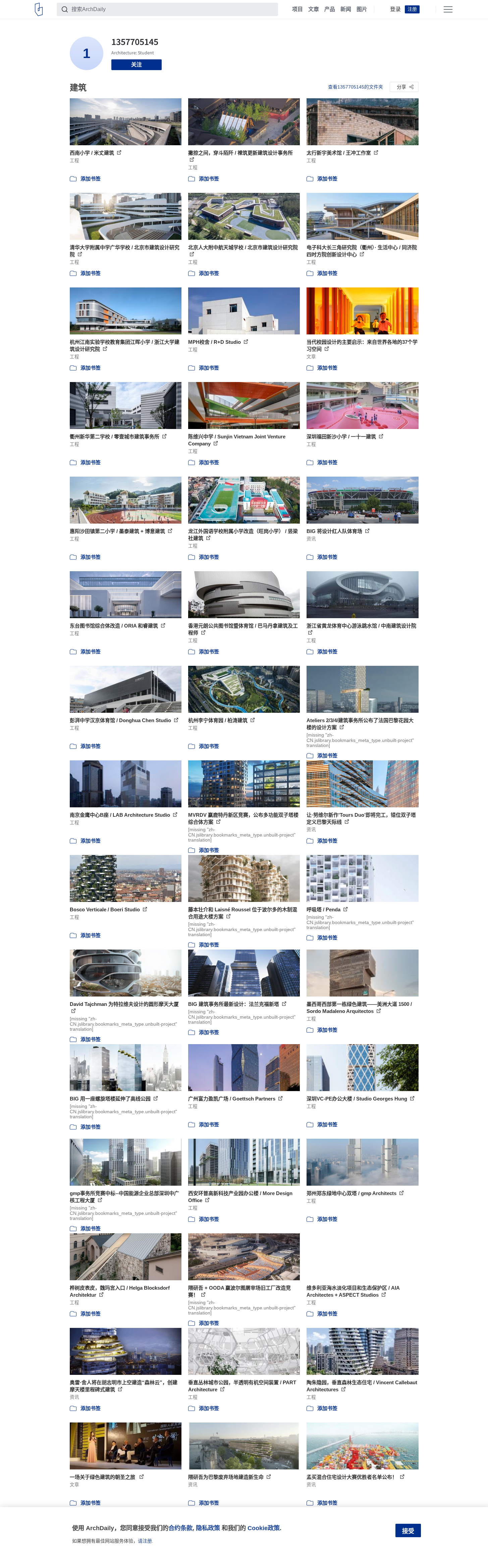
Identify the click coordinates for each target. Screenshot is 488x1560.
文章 (313, 9)
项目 (297, 9)
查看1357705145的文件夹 (355, 87)
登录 (395, 9)
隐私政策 (208, 1527)
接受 (408, 1531)
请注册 (145, 1541)
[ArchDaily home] (39, 9)
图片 (362, 9)
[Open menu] (448, 9)
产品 (329, 9)
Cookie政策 (264, 1527)
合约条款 (180, 1527)
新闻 (345, 9)
